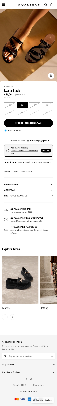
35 (10, 105)
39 (10, 112)
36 (22, 105)
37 (35, 105)
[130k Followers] (30, 379)
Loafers (6, 308)
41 (35, 112)
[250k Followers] (26, 379)
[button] (52, 4)
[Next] (12, 317)
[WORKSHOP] (29, 4)
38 (47, 105)
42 (47, 112)
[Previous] (5, 317)
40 (22, 112)
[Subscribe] (52, 356)
